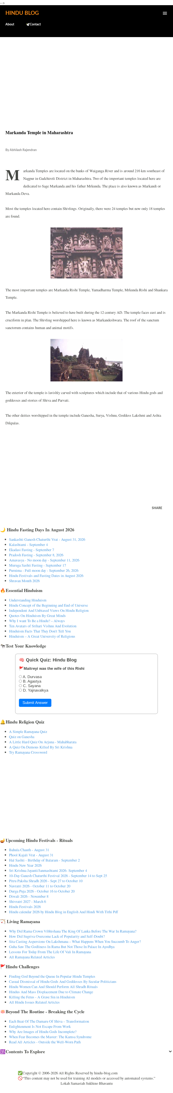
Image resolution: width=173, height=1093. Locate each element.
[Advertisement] (86, 73)
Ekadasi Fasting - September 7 (31, 549)
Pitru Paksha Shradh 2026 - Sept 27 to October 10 (45, 880)
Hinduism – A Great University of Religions (42, 636)
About (9, 24)
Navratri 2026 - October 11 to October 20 (39, 885)
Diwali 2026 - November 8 (28, 896)
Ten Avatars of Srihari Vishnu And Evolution (42, 625)
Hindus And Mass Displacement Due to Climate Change (51, 991)
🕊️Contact (33, 24)
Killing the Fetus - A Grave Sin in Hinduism (42, 997)
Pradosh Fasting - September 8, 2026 (36, 554)
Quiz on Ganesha (21, 736)
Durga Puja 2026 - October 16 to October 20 (42, 891)
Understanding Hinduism (27, 600)
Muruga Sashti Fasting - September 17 (37, 565)
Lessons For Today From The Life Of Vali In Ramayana (50, 951)
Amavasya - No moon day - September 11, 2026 (44, 560)
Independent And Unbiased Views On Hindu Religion (49, 610)
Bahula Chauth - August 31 (29, 849)
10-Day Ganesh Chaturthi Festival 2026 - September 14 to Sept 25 (58, 875)
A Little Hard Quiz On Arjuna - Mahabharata (42, 741)
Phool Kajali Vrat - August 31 (31, 854)
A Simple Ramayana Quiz (28, 731)
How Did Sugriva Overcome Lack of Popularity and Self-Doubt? (57, 936)
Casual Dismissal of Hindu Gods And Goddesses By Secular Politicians (62, 981)
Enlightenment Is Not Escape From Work (40, 1026)
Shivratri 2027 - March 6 (27, 901)
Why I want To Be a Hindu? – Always (37, 620)
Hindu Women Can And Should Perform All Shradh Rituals (53, 986)
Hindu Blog (22, 13)
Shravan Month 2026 (24, 580)
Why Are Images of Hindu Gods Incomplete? (42, 1031)
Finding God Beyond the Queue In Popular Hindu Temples (52, 976)
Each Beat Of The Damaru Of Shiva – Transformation (49, 1021)
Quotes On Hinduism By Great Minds (37, 615)
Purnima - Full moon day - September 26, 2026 (43, 570)
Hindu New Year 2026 (25, 865)
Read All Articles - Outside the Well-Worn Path (45, 1041)
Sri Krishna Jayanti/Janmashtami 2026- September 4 (48, 870)
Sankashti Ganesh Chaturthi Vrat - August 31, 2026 (47, 539)
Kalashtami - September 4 (28, 544)
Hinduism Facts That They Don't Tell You (40, 631)
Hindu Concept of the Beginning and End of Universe (48, 605)
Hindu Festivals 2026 (25, 906)
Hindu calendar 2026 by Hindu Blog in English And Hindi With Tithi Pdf (63, 911)
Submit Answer (35, 703)
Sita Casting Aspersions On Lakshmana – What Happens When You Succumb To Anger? (75, 941)
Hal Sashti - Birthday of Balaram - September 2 (44, 860)
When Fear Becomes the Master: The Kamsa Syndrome (50, 1036)
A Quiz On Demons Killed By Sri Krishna (40, 747)
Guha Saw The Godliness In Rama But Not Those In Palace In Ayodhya (61, 946)
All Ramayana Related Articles (32, 956)
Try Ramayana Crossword (28, 752)
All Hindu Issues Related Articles (34, 1002)
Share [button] (157, 508)
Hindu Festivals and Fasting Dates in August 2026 (46, 575)
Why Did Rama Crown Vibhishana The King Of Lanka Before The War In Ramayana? (72, 931)
